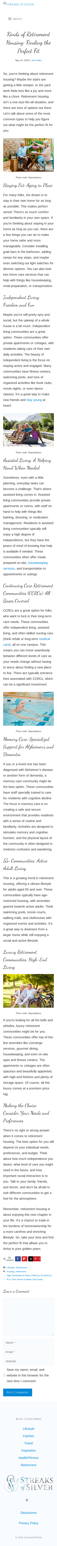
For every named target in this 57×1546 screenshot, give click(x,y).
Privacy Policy (28, 1523)
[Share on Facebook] (18, 1258)
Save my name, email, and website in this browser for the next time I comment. (28, 1375)
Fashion (28, 1436)
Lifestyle (11, 1267)
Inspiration (28, 1450)
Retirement (21, 1267)
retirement (21, 1271)
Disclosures (28, 1512)
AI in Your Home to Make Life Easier (25, 1279)
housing (11, 1271)
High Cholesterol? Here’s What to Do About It (29, 1275)
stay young (34, 400)
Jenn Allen (36, 60)
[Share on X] (31, 1258)
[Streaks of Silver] (18, 6)
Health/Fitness (29, 1457)
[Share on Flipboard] (25, 1258)
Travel (28, 1443)
